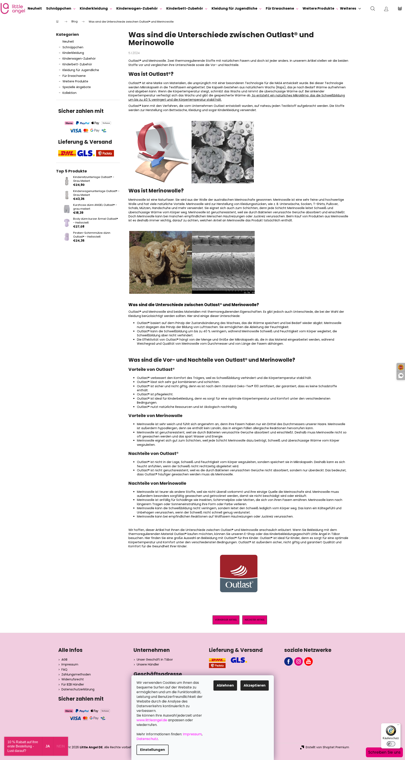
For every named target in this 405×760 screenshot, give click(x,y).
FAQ (64, 670)
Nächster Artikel (255, 619)
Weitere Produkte (75, 81)
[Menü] (398, 725)
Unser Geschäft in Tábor (155, 660)
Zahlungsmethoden (76, 675)
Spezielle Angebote (77, 87)
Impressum (69, 664)
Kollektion (70, 93)
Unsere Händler (148, 664)
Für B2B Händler (72, 685)
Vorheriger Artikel (226, 619)
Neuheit (68, 41)
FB (288, 661)
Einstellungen (152, 749)
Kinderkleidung (73, 53)
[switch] (391, 743)
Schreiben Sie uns (384, 752)
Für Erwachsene (74, 76)
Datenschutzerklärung (77, 689)
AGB (64, 660)
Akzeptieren (255, 685)
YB (308, 661)
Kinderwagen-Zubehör (79, 58)
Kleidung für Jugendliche (81, 70)
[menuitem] (35, 8)
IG (298, 661)
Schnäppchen (73, 47)
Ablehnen (225, 685)
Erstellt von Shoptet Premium (327, 747)
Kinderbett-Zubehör (77, 64)
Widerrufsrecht (72, 679)
